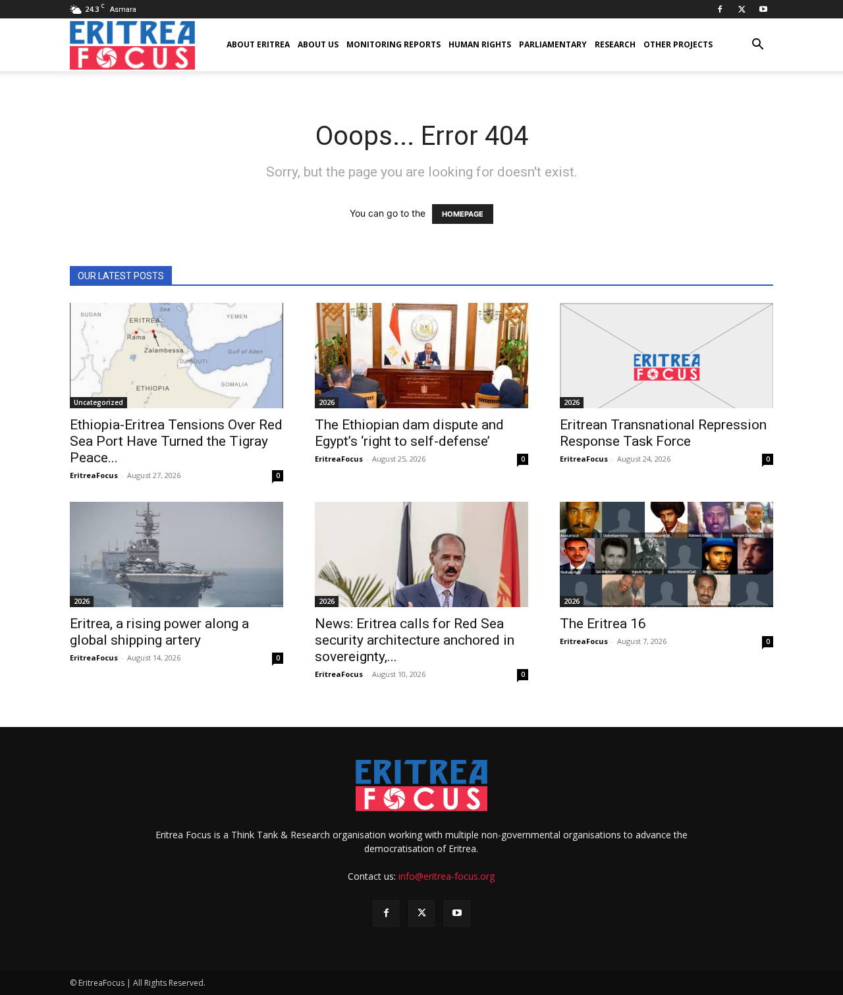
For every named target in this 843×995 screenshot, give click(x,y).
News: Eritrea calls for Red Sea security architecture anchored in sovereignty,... (414, 640)
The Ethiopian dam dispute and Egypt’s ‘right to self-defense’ (409, 433)
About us (318, 44)
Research (615, 44)
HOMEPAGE (462, 214)
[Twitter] (741, 9)
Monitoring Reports (393, 44)
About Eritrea (258, 44)
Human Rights (480, 44)
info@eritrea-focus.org (446, 876)
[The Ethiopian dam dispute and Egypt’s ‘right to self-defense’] (421, 355)
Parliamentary (553, 44)
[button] (757, 46)
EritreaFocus (94, 475)
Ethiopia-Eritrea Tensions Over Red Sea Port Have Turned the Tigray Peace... (176, 441)
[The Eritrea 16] (666, 554)
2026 (327, 402)
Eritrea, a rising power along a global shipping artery (159, 632)
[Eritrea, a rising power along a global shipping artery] (176, 554)
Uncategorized (98, 402)
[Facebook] (720, 9)
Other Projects (678, 44)
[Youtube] (763, 9)
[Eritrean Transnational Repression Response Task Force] (666, 355)
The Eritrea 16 (603, 624)
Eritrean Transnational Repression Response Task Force (663, 433)
